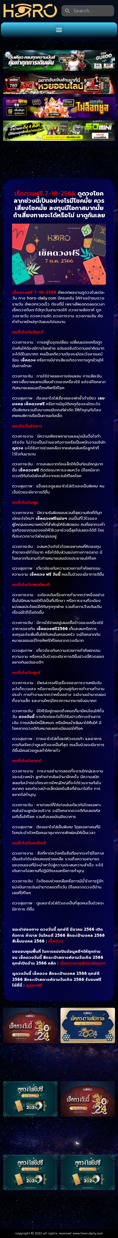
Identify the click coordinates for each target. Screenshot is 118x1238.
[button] (59, 29)
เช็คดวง (55, 941)
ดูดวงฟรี (34, 985)
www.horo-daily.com (88, 1233)
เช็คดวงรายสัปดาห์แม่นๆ (83, 963)
